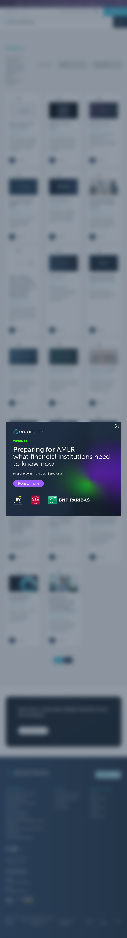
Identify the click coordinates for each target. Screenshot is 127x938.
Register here (28, 483)
